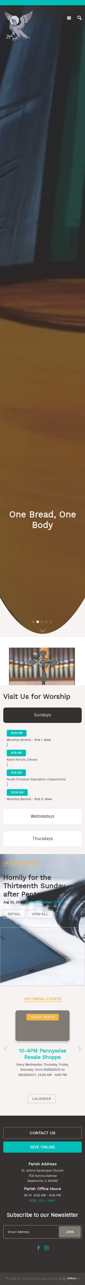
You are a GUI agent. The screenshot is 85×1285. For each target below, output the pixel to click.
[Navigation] (69, 18)
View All (40, 914)
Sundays (42, 715)
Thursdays (42, 838)
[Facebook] (38, 1248)
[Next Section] (42, 631)
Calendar (41, 1099)
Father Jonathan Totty (43, 902)
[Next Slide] (79, 1049)
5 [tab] (51, 621)
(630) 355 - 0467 (42, 1201)
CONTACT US (42, 1133)
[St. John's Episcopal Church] (18, 17)
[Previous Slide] (5, 1049)
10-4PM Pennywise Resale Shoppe (42, 1054)
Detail (14, 914)
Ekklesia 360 (71, 1278)
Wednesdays (42, 816)
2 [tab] (38, 621)
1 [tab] (33, 621)
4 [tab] (46, 621)
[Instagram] (46, 1248)
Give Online (42, 1147)
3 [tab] (42, 621)
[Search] (79, 18)
